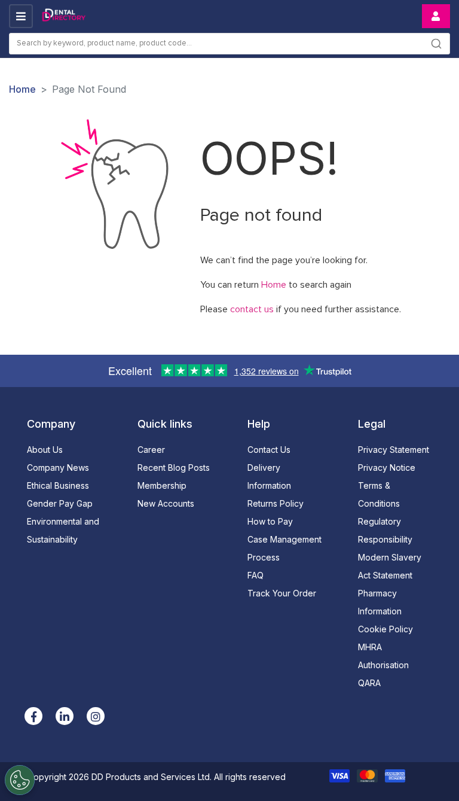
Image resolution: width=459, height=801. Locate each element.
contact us (252, 309)
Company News (58, 467)
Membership (161, 485)
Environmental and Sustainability (63, 530)
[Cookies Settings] (20, 780)
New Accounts (165, 503)
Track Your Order (281, 593)
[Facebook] (33, 716)
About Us (45, 449)
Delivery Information (269, 476)
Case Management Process (284, 548)
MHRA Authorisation (383, 656)
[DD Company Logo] (63, 16)
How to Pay (270, 521)
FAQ (255, 575)
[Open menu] (21, 16)
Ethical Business (58, 485)
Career (151, 449)
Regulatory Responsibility (385, 530)
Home (22, 89)
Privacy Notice (386, 467)
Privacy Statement (393, 449)
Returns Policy (275, 503)
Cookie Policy (385, 629)
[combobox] (229, 43)
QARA (369, 683)
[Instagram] (95, 716)
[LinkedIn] (64, 716)
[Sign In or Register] (436, 16)
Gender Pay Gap (60, 503)
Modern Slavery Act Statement (389, 566)
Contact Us (268, 449)
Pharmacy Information (380, 602)
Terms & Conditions (379, 494)
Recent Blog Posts (173, 467)
